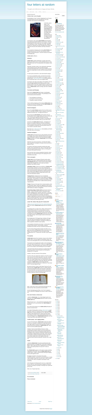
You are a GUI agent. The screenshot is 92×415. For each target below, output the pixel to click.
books (57, 50)
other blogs (58, 125)
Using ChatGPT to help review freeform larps (60, 256)
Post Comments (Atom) (36, 403)
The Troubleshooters (60, 172)
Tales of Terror (59, 157)
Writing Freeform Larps (60, 186)
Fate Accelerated (59, 79)
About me (44, 11)
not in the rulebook (59, 124)
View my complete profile (59, 32)
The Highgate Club (59, 167)
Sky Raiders (58, 152)
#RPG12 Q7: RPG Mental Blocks (60, 336)
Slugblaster (58, 153)
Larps (36, 11)
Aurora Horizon (59, 48)
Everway (57, 73)
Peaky (57, 132)
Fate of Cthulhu (59, 80)
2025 (57, 302)
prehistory (58, 137)
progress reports (59, 138)
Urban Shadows (59, 182)
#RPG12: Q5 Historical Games (60, 338)
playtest (57, 134)
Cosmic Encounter (59, 63)
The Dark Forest (59, 161)
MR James (58, 120)
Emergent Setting (59, 224)
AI (56, 38)
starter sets (58, 156)
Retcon (57, 139)
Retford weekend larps (60, 141)
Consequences (58, 60)
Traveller (57, 179)
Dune (57, 72)
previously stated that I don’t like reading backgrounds (41, 204)
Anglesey (57, 43)
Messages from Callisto (60, 110)
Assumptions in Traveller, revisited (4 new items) (60, 203)
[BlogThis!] (42, 372)
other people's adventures (58, 129)
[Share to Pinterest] (45, 372)
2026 (57, 301)
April (58, 353)
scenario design (59, 145)
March (58, 355)
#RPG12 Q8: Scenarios (59, 333)
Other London (32, 11)
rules (57, 144)
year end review (59, 190)
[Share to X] (43, 372)
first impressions (59, 82)
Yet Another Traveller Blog (60, 266)
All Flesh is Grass (59, 42)
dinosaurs (58, 67)
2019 (57, 311)
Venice (57, 183)
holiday (57, 95)
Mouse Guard (58, 118)
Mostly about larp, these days (59, 277)
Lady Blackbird (58, 103)
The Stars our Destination (58, 171)
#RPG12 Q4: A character (59, 341)
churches (57, 58)
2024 (57, 304)
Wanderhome (58, 185)
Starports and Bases (59, 267)
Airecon (57, 39)
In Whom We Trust (37, 128)
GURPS (57, 92)
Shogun (57, 149)
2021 (57, 308)
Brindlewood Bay (59, 54)
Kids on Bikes (58, 101)
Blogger (50, 408)
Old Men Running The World (60, 234)
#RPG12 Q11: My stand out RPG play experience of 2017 (61, 326)
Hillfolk (57, 94)
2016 (57, 358)
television (58, 158)
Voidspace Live (58, 277)
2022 (57, 307)
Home (27, 11)
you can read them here (38, 78)
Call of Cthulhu (58, 55)
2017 (57, 314)
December (59, 315)
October (58, 347)
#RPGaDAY (58, 37)
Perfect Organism (59, 133)
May (58, 352)
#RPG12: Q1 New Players (60, 345)
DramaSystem (58, 71)
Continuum (58, 62)
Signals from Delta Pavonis (59, 201)
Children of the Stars (59, 57)
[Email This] (41, 372)
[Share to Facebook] (44, 372)
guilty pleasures (59, 90)
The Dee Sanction (59, 162)
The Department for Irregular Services (59, 164)
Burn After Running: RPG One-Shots (59, 242)
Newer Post (30, 401)
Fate (57, 77)
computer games (59, 59)
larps (57, 106)
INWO (57, 99)
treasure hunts (58, 181)
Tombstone (58, 175)
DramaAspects (58, 70)
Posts (57, 194)
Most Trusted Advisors (60, 115)
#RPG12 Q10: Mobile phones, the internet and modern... (60, 330)
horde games (58, 97)
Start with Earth (59, 155)
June (58, 350)
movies (57, 119)
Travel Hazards (59, 178)
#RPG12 (57, 35)
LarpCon (57, 105)
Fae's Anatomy (58, 76)
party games (58, 130)
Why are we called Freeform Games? (59, 214)
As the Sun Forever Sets (60, 46)
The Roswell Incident (59, 168)
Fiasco (57, 81)
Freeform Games (59, 84)
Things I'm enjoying (59, 174)
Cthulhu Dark (58, 64)
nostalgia (57, 123)
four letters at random (41, 4)
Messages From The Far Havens (59, 287)
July (58, 349)
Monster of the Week (60, 112)
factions (57, 75)
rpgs (57, 143)
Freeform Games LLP (60, 212)
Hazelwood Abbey (59, 93)
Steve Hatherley (59, 23)
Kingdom (57, 102)
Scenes (57, 147)
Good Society (58, 89)
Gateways (58, 88)
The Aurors (58, 160)
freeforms (58, 85)
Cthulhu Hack (58, 66)
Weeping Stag (58, 223)
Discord (57, 68)
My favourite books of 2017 (60, 318)
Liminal (57, 107)
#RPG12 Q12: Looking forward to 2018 (60, 320)
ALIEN (57, 40)
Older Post (50, 401)
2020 (57, 310)
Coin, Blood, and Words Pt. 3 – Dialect (60, 244)
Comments (58, 196)
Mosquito (58, 114)
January (58, 356)
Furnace (57, 86)
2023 (57, 305)
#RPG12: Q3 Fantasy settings (60, 343)
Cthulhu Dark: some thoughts (60, 323)
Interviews (58, 98)
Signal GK (57, 151)
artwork (57, 44)
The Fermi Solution (59, 166)
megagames (58, 108)
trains (57, 177)
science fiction (58, 148)
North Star (58, 122)
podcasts (57, 135)
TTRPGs (40, 11)
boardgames (58, 49)
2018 (57, 313)
